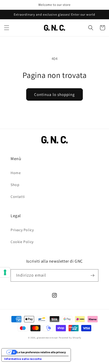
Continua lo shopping (54, 94)
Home (16, 172)
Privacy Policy (22, 229)
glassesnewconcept (47, 337)
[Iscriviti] (92, 275)
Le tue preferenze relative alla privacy (41, 352)
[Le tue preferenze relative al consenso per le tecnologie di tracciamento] (5, 272)
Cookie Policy (22, 241)
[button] (6, 28)
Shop (15, 184)
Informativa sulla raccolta (23, 358)
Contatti (18, 196)
